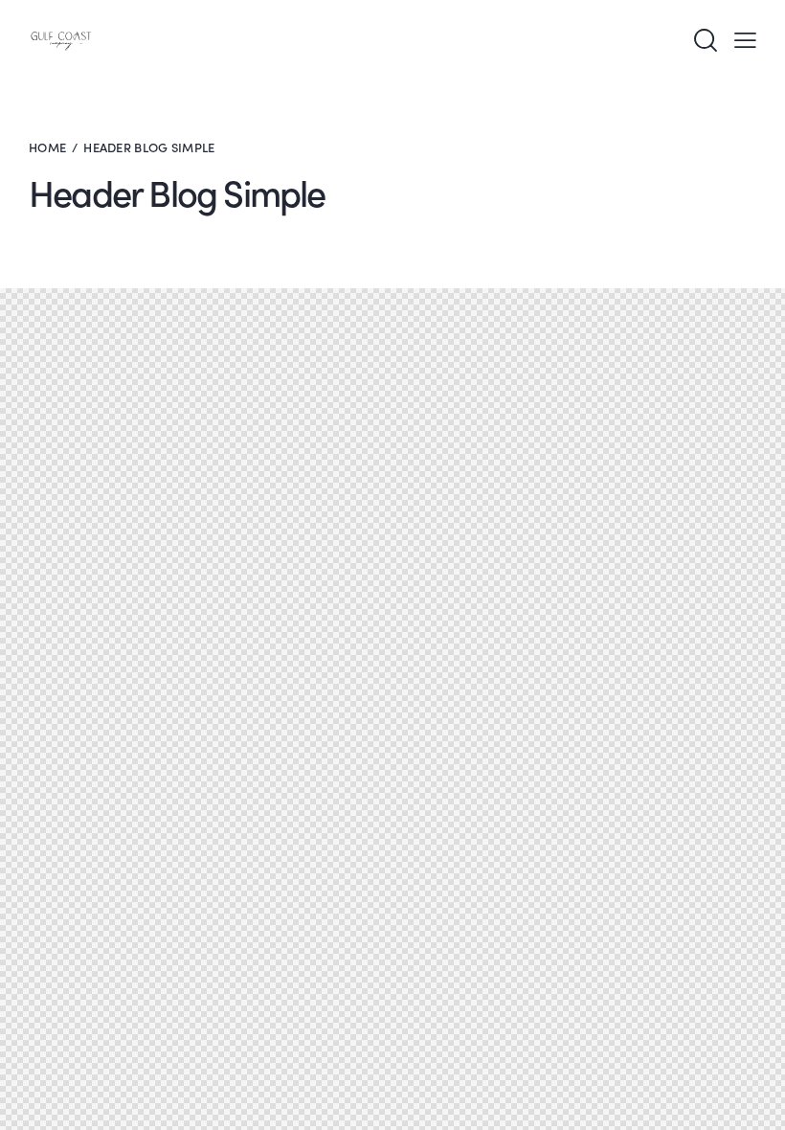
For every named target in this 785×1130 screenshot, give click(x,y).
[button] (745, 41)
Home (47, 147)
